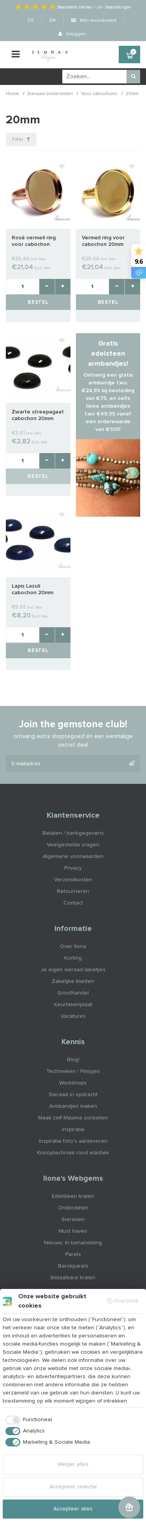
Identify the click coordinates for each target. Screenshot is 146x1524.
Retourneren (73, 891)
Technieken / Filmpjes (73, 1071)
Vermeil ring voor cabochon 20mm (103, 241)
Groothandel (73, 993)
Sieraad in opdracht (73, 1094)
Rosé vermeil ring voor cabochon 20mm (34, 241)
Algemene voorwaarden (73, 856)
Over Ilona (73, 946)
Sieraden (73, 1219)
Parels (73, 1254)
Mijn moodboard (97, 20)
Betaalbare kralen (73, 1277)
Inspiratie (73, 1129)
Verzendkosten (73, 879)
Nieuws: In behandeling (73, 1242)
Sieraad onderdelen (50, 94)
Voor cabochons (99, 94)
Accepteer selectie (73, 1486)
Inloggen (75, 34)
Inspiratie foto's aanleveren (73, 1141)
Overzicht (126, 1301)
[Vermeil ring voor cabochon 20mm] (108, 194)
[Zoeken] (133, 76)
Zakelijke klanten (73, 981)
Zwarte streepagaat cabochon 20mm (38, 415)
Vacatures (73, 1016)
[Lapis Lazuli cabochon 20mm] (38, 542)
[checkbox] (27, 1420)
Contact (73, 903)
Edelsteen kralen (73, 1196)
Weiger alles (73, 1464)
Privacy (73, 868)
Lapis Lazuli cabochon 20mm (32, 589)
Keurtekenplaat (73, 1004)
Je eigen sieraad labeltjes (73, 969)
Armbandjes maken (73, 1106)
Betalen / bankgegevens (73, 833)
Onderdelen (73, 1208)
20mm (132, 94)
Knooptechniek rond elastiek (73, 1153)
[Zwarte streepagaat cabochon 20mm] (38, 368)
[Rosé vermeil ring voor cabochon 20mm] (38, 194)
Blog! (73, 1059)
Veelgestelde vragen (73, 845)
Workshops (73, 1083)
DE (31, 20)
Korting (73, 958)
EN (52, 20)
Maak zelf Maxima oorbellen (73, 1118)
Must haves (73, 1231)
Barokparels (73, 1266)
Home (12, 94)
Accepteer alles (73, 1509)
